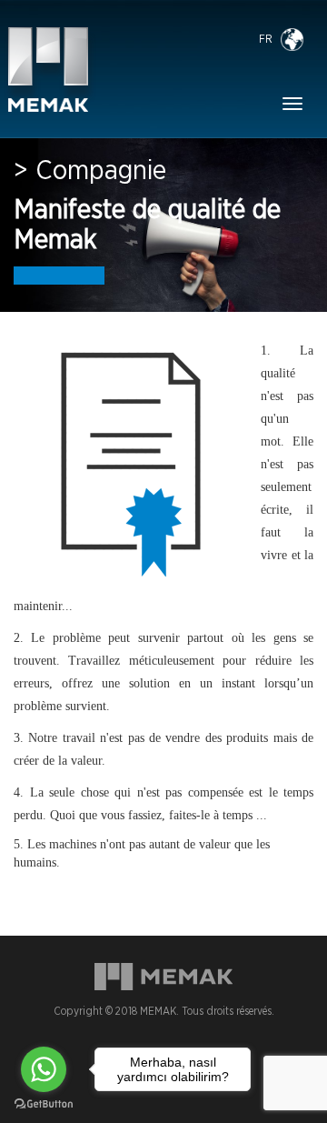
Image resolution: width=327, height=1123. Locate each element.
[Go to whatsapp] (43, 1069)
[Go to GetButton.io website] (44, 1104)
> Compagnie (90, 171)
